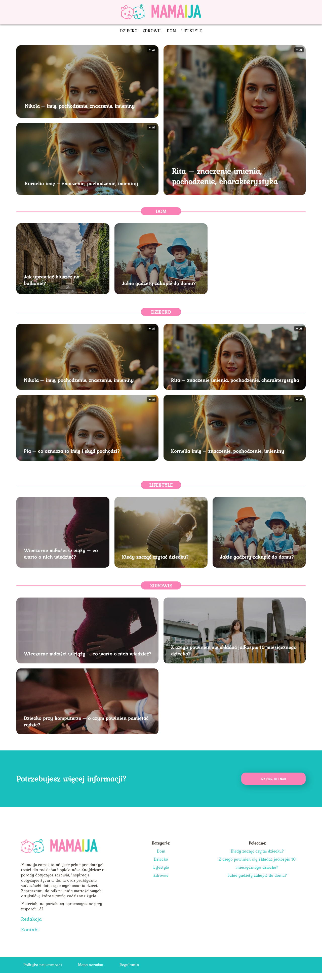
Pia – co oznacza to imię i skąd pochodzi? (72, 451)
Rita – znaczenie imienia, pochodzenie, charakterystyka (225, 176)
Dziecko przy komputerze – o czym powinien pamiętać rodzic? (86, 721)
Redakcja (31, 919)
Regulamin (129, 965)
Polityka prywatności (42, 965)
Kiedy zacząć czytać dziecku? (155, 557)
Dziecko (129, 31)
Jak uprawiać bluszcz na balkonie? (51, 279)
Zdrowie (152, 31)
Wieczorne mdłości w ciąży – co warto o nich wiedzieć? (61, 553)
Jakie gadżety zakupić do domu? (159, 283)
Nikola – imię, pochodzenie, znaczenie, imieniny (80, 106)
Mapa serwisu (90, 965)
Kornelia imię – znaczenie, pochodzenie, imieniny (81, 183)
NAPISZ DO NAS (273, 778)
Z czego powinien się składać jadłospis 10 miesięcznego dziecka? (234, 650)
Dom (171, 31)
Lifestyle (191, 31)
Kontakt (30, 929)
